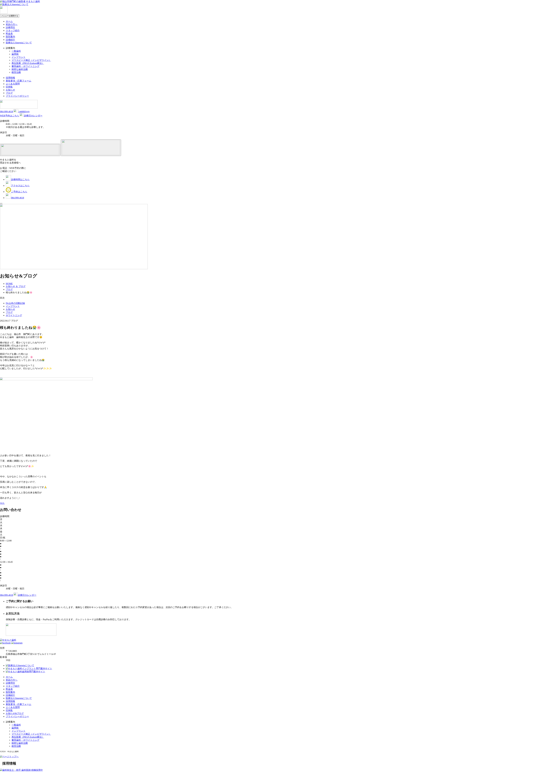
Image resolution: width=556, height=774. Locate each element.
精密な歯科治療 (20, 69)
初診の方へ (11, 24)
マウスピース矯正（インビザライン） (31, 60)
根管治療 (16, 72)
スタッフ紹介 (13, 30)
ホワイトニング (14, 315)
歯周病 (15, 54)
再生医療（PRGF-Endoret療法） (28, 63)
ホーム (9, 21)
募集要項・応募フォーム (18, 80)
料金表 (9, 33)
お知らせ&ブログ (15, 713)
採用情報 (10, 77)
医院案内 (10, 36)
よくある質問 (13, 84)
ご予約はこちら (19, 191)
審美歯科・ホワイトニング (25, 66)
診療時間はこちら (20, 179)
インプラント (18, 57)
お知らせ (10, 90)
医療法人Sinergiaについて (19, 42)
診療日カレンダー (33, 115)
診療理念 (10, 27)
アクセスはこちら (20, 185)
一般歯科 (16, 51)
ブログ (9, 93)
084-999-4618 (6, 111)
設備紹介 (10, 39)
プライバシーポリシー (17, 96)
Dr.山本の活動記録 (15, 303)
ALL (2, 503)
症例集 (9, 87)
